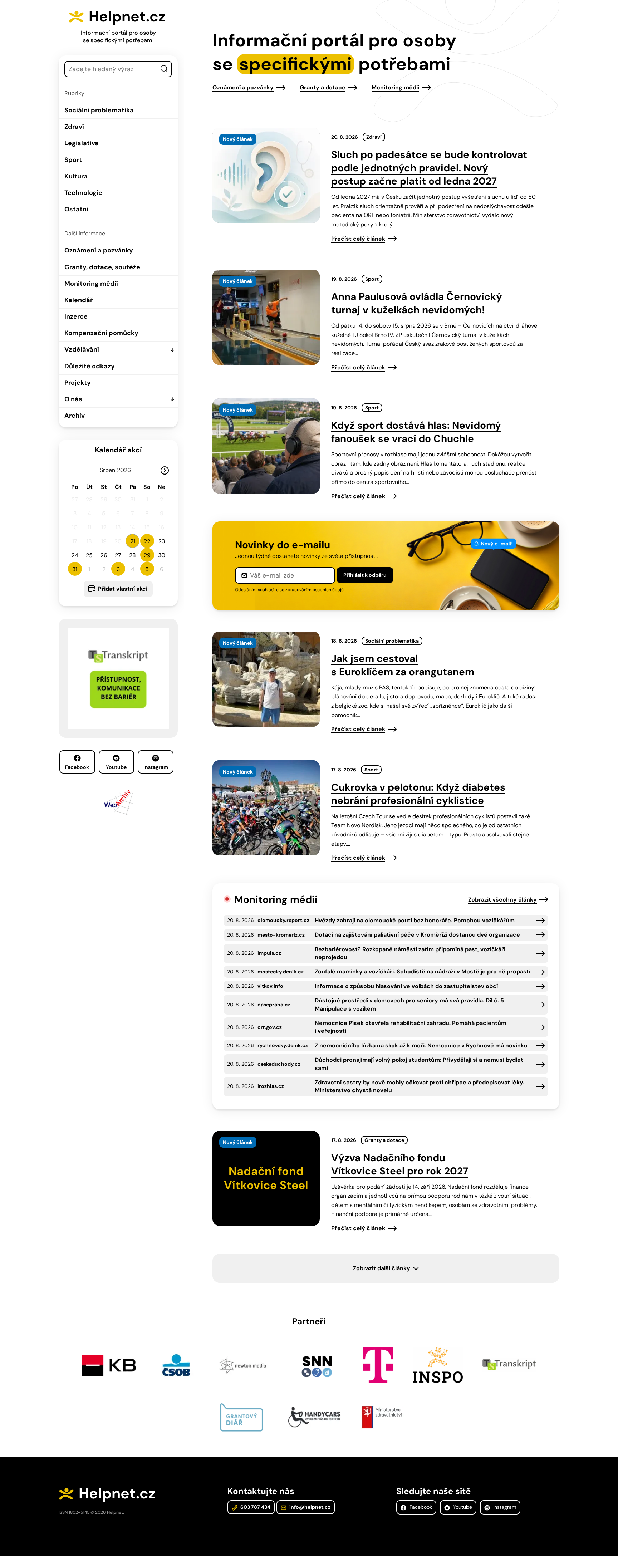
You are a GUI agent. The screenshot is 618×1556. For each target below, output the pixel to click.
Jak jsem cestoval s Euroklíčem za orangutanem (402, 665)
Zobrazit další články (381, 1268)
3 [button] (118, 569)
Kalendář (78, 300)
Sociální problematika (99, 110)
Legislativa (81, 143)
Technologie (83, 192)
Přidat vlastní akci (122, 589)
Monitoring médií (91, 283)
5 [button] (147, 569)
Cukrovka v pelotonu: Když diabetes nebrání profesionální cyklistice (418, 794)
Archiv (74, 415)
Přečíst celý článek (358, 238)
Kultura (76, 176)
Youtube (116, 767)
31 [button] (74, 569)
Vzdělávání (81, 349)
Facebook (77, 767)
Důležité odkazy (89, 366)
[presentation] (266, 175)
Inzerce (76, 316)
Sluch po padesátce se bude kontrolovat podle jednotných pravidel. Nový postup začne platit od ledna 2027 (429, 168)
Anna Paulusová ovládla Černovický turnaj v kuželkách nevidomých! (416, 303)
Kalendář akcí (118, 450)
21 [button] (132, 541)
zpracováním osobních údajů (314, 590)
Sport (73, 160)
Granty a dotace (322, 87)
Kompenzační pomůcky (101, 333)
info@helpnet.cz (309, 1507)
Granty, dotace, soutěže (102, 267)
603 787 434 (254, 1507)
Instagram (155, 767)
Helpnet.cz (127, 16)
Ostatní (76, 209)
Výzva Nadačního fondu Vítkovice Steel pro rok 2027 (399, 1164)
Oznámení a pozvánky (98, 250)
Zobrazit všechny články (502, 899)
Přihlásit (365, 575)
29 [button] (147, 555)
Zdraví (74, 126)
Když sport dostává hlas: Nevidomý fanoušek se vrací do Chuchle (416, 432)
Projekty (77, 382)
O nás (73, 399)
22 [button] (147, 541)
